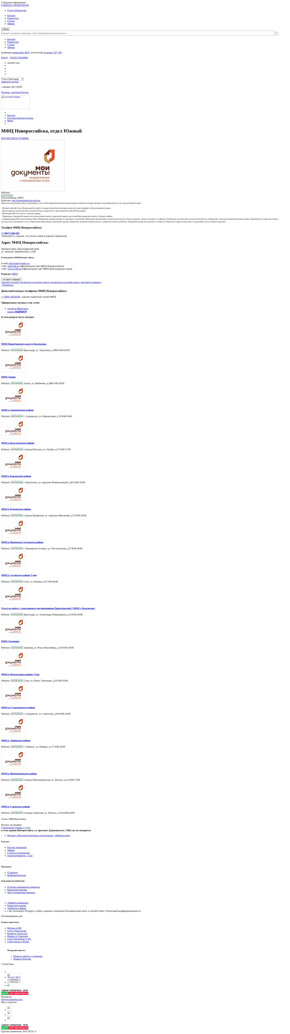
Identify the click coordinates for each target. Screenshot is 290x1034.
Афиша (11, 23)
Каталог (11, 15)
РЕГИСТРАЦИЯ (19, 57)
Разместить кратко (16, 905)
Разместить (13, 18)
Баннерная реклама (17, 890)
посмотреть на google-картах (65, 282)
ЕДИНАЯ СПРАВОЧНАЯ (15, 5)
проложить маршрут (91, 282)
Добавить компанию (17, 903)
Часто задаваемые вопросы (21, 892)
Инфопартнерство (16, 875)
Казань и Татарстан (17, 933)
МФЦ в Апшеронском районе (17, 410)
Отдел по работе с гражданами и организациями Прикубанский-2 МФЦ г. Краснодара (48, 608)
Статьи (10, 21)
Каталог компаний (16, 847)
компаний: (21, 52)
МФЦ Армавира (10, 641)
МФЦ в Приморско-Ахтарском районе (22, 542)
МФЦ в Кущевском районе (16, 509)
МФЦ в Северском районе (15, 806)
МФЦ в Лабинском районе (15, 740)
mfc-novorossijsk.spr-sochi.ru (26, 200)
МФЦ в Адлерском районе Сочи (19, 575)
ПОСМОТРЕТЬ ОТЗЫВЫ (15, 138)
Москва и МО (14, 928)
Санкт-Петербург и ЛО (19, 939)
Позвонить (7, 285)
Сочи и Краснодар (16, 10)
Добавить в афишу (16, 908)
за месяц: (53, 52)
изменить (10, 81)
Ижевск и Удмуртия (17, 936)
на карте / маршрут (11, 279)
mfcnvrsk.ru (13, 266)
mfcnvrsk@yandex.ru (19, 263)
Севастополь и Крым (18, 941)
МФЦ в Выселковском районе (17, 443)
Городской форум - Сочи (20, 855)
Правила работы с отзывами (27, 956)
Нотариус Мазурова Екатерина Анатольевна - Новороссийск (38, 835)
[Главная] (8, 112)
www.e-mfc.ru (14, 269)
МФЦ (10, 120)
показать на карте (10, 282)
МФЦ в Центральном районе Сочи (20, 674)
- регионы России (15, 92)
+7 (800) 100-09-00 (10, 297)
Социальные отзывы (15, 827)
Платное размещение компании (23, 887)
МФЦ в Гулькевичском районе (18, 707)
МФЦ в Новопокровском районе (19, 773)
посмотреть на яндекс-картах (35, 282)
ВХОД (4, 57)
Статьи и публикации (18, 853)
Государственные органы (20, 118)
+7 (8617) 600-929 (10, 233)
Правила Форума (22, 959)
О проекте (12, 872)
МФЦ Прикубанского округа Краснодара (23, 344)
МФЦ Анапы (8, 377)
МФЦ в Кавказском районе (16, 476)
